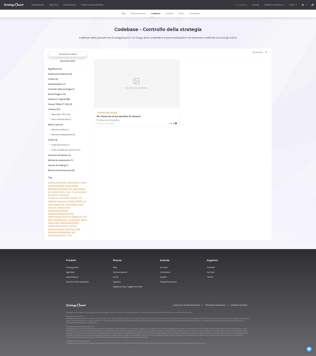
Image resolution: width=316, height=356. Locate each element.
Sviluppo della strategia (58, 225)
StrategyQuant (37, 5)
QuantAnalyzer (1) (57, 84)
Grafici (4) (52, 139)
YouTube (210, 272)
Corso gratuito (241, 5)
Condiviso (169, 13)
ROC (85, 216)
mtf (84, 201)
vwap (77, 229)
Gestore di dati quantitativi (92, 5)
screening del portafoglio (58, 210)
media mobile (75, 201)
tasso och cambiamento (72, 216)
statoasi (84, 220)
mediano (52, 201)
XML (70, 235)
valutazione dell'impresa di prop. (61, 213)
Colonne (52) (54, 109)
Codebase (155, 13)
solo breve (52, 207)
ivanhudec (74, 198)
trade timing (69, 229)
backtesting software (56, 185)
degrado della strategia (69, 223)
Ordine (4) (53, 79)
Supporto (117, 281)
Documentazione (138, 13)
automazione (73, 182)
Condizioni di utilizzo (239, 305)
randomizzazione (55, 216)
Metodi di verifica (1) (60, 129)
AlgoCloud (53, 5)
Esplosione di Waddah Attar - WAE (61, 232)
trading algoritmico (57, 182)
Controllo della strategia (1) (61, 89)
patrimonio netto (58, 192)
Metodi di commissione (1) (60, 160)
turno (50, 219)
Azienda (255, 5)
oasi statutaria (74, 220)
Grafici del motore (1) (60, 145)
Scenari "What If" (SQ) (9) (60, 104)
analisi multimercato (56, 204)
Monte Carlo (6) (55, 124)
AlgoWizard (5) (55, 68)
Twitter (210, 277)
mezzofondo (64, 195)
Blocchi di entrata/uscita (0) (61, 170)
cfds (70, 189)
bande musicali (72, 185)
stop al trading (53, 223)
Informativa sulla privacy (215, 305)
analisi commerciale (56, 229)
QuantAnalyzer (69, 5)
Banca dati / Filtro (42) (60, 114)
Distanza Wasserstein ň (57, 235)
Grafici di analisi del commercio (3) (65, 150)
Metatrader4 (62, 201)
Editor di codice (79, 189)
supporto (73, 225)
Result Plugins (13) (57, 94)
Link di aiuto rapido (67, 61)
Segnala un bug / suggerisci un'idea (127, 286)
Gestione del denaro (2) (59, 155)
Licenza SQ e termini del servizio (186, 305)
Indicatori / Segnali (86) (59, 99)
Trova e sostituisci (79, 192)
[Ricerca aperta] (312, 4)
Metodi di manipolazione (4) (63, 134)
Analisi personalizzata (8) (60, 74)
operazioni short (60, 220)
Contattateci (194, 13)
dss (49, 192)
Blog (124, 13)
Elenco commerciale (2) (61, 119)
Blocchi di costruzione (58, 188)
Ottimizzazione (63, 207)
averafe (83, 182)
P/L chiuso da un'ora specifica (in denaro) (118, 116)
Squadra (163, 277)
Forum (181, 13)
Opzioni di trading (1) (58, 165)
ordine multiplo (71, 204)
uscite (68, 192)
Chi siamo (164, 267)
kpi (80, 198)
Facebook (211, 267)
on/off (80, 204)
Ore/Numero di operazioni (58, 198)
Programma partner (168, 281)
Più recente (258, 52)
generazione (53, 195)
